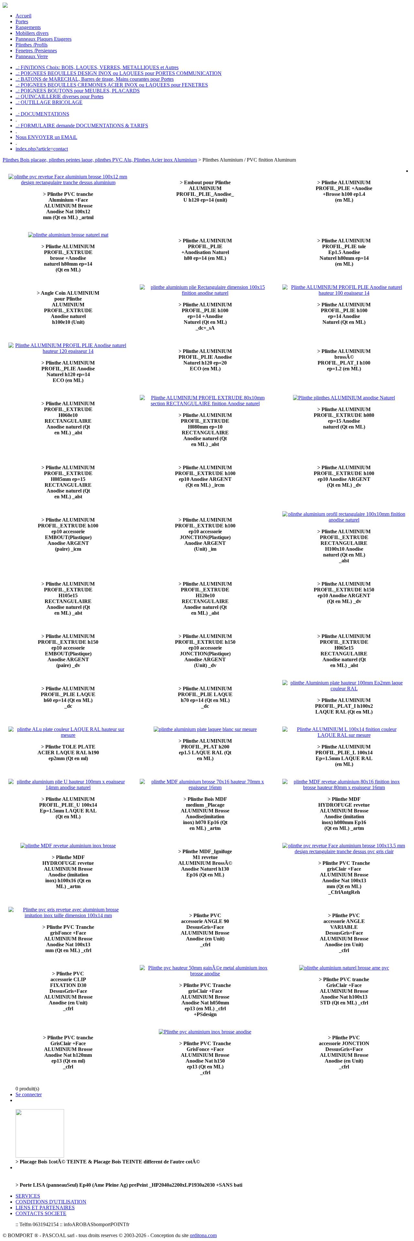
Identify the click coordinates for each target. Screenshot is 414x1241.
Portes (22, 21)
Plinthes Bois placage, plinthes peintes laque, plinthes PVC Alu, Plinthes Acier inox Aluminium (100, 160)
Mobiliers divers (32, 33)
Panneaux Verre (32, 56)
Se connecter (29, 1094)
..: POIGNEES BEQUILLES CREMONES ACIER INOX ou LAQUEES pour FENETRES (112, 85)
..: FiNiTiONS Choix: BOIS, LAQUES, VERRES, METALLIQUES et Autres (97, 67)
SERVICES (28, 1196)
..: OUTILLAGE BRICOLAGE (49, 102)
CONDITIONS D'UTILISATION (51, 1201)
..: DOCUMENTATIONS (42, 114)
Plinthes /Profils (32, 45)
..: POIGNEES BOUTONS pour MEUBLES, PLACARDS (78, 90)
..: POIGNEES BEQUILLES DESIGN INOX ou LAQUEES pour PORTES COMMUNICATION (119, 73)
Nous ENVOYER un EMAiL (46, 137)
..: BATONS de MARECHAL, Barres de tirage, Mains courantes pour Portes (95, 79)
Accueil (23, 15)
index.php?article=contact (42, 149)
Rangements (28, 27)
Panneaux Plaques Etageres (43, 39)
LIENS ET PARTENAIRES (45, 1207)
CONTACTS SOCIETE (41, 1213)
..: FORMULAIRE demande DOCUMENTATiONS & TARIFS (82, 125)
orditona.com (203, 1235)
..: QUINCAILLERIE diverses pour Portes (60, 96)
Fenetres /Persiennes (36, 50)
